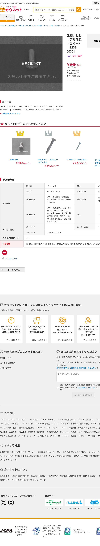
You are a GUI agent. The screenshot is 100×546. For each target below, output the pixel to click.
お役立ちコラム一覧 (46, 451)
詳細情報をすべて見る (11, 113)
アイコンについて (11, 258)
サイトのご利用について (22, 480)
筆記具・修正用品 (86, 419)
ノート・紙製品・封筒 (67, 419)
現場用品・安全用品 (8, 431)
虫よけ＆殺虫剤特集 (31, 455)
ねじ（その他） (56, 26)
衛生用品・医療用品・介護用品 (32, 431)
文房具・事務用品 (48, 419)
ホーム (2, 26)
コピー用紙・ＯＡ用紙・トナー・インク (16, 423)
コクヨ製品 (33, 419)
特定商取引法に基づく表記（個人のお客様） (78, 476)
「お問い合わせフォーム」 (85, 387)
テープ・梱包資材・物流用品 (73, 427)
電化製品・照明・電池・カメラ (83, 423)
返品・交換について (39, 310)
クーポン (52, 20)
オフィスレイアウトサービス (23, 451)
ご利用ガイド (5, 358)
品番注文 (31, 20)
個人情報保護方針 (38, 476)
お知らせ (3, 480)
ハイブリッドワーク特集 (10, 455)
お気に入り (42, 20)
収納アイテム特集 (80, 455)
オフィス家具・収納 (8, 427)
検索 (78, 9)
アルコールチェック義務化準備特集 (56, 455)
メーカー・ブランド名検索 (65, 435)
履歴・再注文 (21, 20)
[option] (20, 147)
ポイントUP (62, 20)
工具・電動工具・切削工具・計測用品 (19, 26)
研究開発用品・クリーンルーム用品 (61, 431)
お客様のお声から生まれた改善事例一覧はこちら (77, 367)
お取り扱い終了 (31, 63)
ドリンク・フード (43, 427)
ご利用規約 (53, 476)
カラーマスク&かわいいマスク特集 (71, 451)
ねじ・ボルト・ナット (41, 26)
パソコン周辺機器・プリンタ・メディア (51, 423)
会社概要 (3, 476)
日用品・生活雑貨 (26, 427)
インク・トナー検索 (87, 435)
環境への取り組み (19, 476)
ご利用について (21, 310)
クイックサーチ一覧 (8, 460)
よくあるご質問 (6, 363)
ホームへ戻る (13, 269)
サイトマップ (40, 480)
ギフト (56, 427)
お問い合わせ (5, 367)
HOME (26, 9)
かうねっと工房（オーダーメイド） (14, 435)
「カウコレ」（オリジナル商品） (13, 419)
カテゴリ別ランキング (43, 435)
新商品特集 (4, 451)
